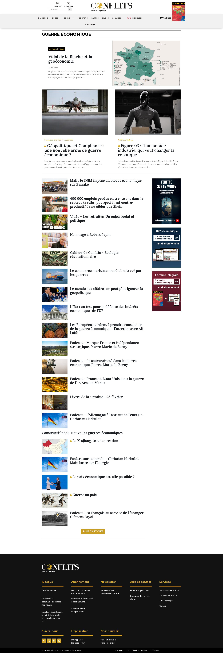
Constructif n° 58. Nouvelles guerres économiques (82, 433)
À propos (90, 24)
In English (134, 18)
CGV (127, 650)
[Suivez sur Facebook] (44, 641)
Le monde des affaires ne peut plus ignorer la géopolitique (106, 290)
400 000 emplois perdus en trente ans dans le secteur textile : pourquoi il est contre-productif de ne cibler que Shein (106, 202)
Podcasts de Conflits (169, 590)
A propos (119, 650)
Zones (55, 18)
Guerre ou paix (84, 495)
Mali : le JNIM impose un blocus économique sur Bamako (106, 182)
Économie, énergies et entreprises (58, 140)
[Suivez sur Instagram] (59, 641)
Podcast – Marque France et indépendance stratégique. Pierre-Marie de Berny (104, 345)
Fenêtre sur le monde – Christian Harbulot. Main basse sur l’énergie (105, 461)
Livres (105, 18)
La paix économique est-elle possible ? (103, 477)
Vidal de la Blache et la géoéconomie (70, 59)
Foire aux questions (139, 590)
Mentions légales (140, 650)
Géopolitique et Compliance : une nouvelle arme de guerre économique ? (74, 150)
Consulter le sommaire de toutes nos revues (51, 601)
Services (116, 18)
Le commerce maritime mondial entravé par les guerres (106, 272)
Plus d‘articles (93, 531)
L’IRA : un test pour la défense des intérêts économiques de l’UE (104, 309)
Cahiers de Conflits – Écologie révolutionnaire (94, 254)
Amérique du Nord (125, 140)
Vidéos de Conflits (168, 595)
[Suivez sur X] (49, 641)
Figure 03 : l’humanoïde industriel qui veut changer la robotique (146, 150)
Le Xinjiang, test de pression (95, 441)
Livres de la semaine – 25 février (96, 397)
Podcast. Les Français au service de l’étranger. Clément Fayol (107, 515)
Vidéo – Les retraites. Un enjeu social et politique (102, 218)
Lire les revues (49, 590)
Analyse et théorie (56, 49)
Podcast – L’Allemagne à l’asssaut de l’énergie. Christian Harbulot (106, 417)
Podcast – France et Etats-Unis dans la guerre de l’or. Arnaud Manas (107, 381)
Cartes (95, 18)
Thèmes (68, 18)
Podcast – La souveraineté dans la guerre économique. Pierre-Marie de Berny (103, 363)
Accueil (44, 18)
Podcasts (82, 18)
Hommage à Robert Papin (90, 234)
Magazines (165, 18)
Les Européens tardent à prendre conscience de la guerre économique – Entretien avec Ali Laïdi (106, 329)
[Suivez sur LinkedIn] (54, 641)
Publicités (154, 650)
